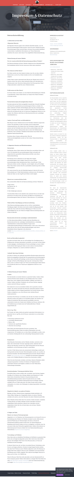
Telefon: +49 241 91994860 (56, 44)
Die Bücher (28, 4)
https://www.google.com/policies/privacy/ (22, 462)
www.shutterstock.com (55, 67)
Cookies (36, 22)
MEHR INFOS (67, 474)
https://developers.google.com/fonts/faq (19, 460)
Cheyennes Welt (48, 4)
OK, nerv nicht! (60, 474)
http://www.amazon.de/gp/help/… (22, 429)
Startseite (15, 4)
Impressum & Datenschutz (43, 473)
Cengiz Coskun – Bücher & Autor (14, 473)
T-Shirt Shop (58, 4)
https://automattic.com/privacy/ (18, 355)
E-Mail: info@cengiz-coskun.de (56, 45)
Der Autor (21, 4)
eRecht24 (55, 230)
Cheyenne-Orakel (38, 4)
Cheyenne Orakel (26, 473)
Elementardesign (53, 54)
